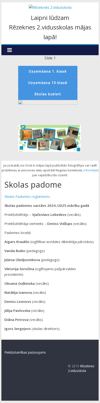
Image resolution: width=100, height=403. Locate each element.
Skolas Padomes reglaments (27, 196)
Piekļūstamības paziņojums (25, 352)
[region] (49, 108)
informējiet (91, 170)
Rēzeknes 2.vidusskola (81, 368)
